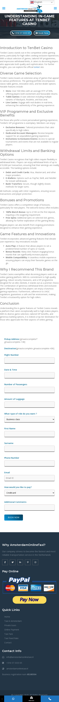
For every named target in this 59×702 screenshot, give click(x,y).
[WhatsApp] (13, 699)
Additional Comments (15, 502)
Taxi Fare (8, 634)
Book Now (43, 33)
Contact (8, 642)
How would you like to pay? (18, 487)
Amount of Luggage (14, 399)
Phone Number (11, 457)
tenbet (37, 67)
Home (7, 616)
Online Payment (11, 629)
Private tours (10, 625)
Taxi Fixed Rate (11, 638)
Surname (8, 443)
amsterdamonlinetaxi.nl (17, 668)
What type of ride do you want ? (20, 413)
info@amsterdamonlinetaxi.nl (20, 657)
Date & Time (10, 369)
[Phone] (50, 699)
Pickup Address (12, 339)
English (38, 2)
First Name (9, 428)
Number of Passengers (15, 384)
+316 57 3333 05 (22, 33)
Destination (10, 348)
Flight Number (11, 355)
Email (7, 472)
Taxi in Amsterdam (13, 621)
